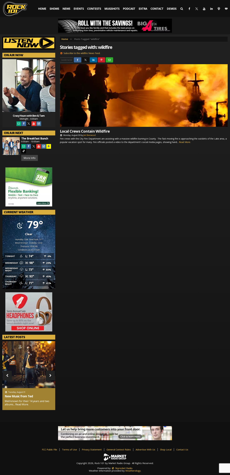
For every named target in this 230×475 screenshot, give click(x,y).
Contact (157, 8)
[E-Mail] (18, 123)
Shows (54, 8)
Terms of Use (69, 449)
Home (42, 8)
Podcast (129, 8)
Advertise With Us (145, 449)
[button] (182, 8)
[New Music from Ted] (28, 364)
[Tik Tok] (23, 151)
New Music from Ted (19, 396)
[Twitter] (28, 123)
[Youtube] (33, 123)
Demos (171, 8)
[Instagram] (38, 123)
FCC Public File (49, 449)
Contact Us (182, 449)
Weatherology (133, 470)
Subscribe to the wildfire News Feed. (82, 53)
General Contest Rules (119, 449)
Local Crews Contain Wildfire (85, 131)
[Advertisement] (115, 26)
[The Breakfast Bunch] (11, 146)
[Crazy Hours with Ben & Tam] (28, 85)
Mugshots (111, 8)
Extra (143, 8)
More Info (30, 158)
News (66, 8)
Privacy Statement (92, 449)
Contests (94, 8)
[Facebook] (23, 123)
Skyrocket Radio (123, 468)
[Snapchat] (48, 146)
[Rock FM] (17, 8)
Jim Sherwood (89, 135)
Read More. (22, 404)
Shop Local (165, 449)
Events (79, 8)
